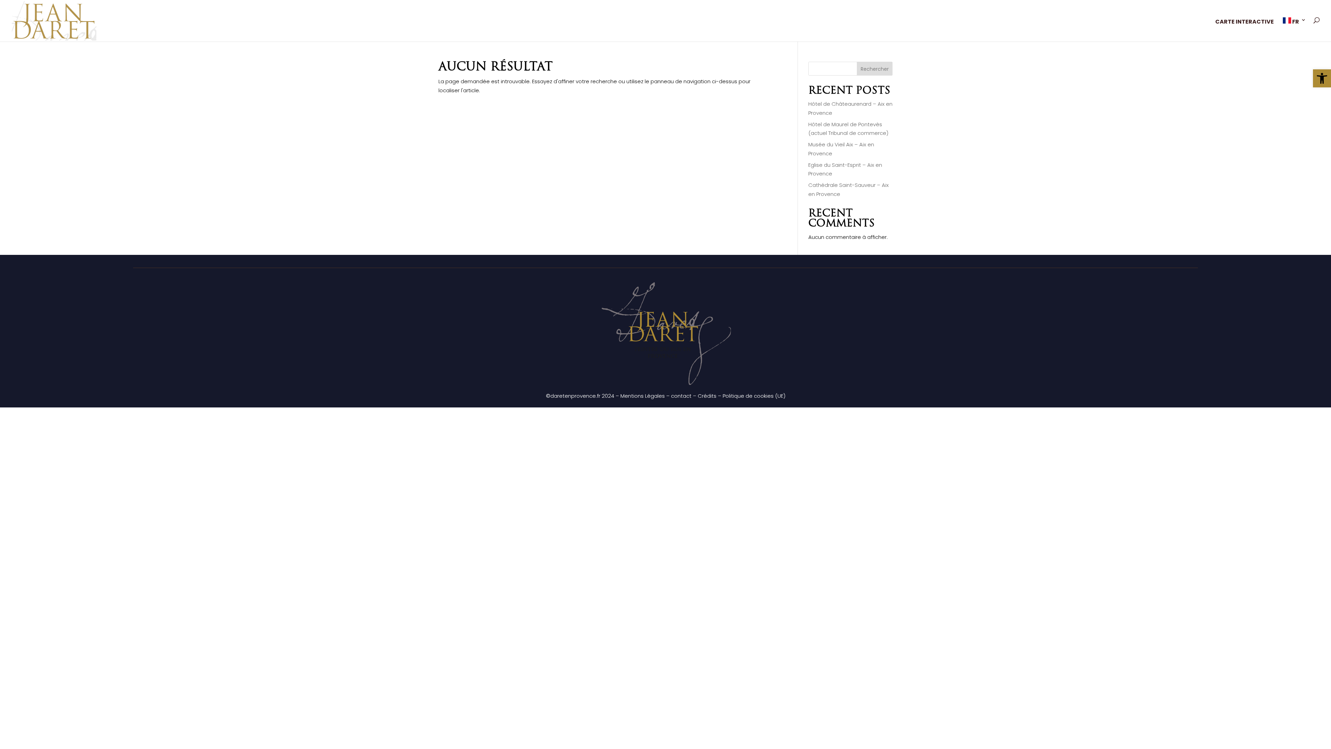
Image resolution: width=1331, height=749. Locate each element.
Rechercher (875, 69)
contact (681, 395)
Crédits (707, 395)
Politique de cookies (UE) (754, 395)
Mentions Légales (642, 395)
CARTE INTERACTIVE (1244, 22)
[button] (1322, 78)
